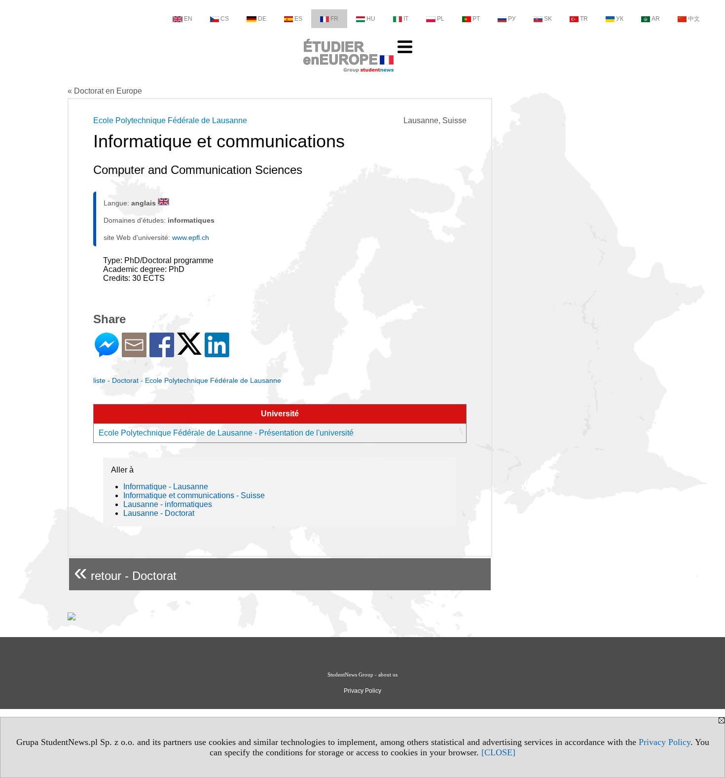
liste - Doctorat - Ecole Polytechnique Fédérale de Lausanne (187, 380)
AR (656, 18)
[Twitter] (189, 350)
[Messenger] (107, 353)
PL (440, 18)
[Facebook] (161, 353)
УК (619, 18)
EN (188, 18)
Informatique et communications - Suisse (194, 495)
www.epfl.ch (190, 237)
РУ (512, 18)
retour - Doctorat (125, 572)
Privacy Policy (664, 742)
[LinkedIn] (217, 353)
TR (584, 18)
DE (262, 18)
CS (224, 18)
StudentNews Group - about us (362, 674)
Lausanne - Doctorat (158, 513)
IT (405, 18)
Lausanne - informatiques (167, 504)
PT (476, 18)
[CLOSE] (498, 752)
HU (370, 18)
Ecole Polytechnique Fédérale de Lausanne (170, 120)
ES (298, 18)
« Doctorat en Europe (105, 91)
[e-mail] (134, 353)
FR (334, 18)
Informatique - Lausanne (165, 486)
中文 (694, 18)
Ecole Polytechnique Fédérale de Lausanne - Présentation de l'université (226, 433)
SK (548, 18)
